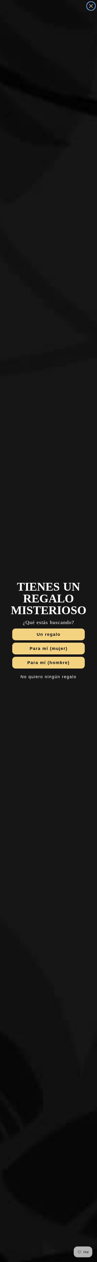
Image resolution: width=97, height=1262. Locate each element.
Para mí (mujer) (49, 648)
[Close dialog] (91, 6)
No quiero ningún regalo (48, 676)
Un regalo (49, 634)
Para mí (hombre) (48, 662)
